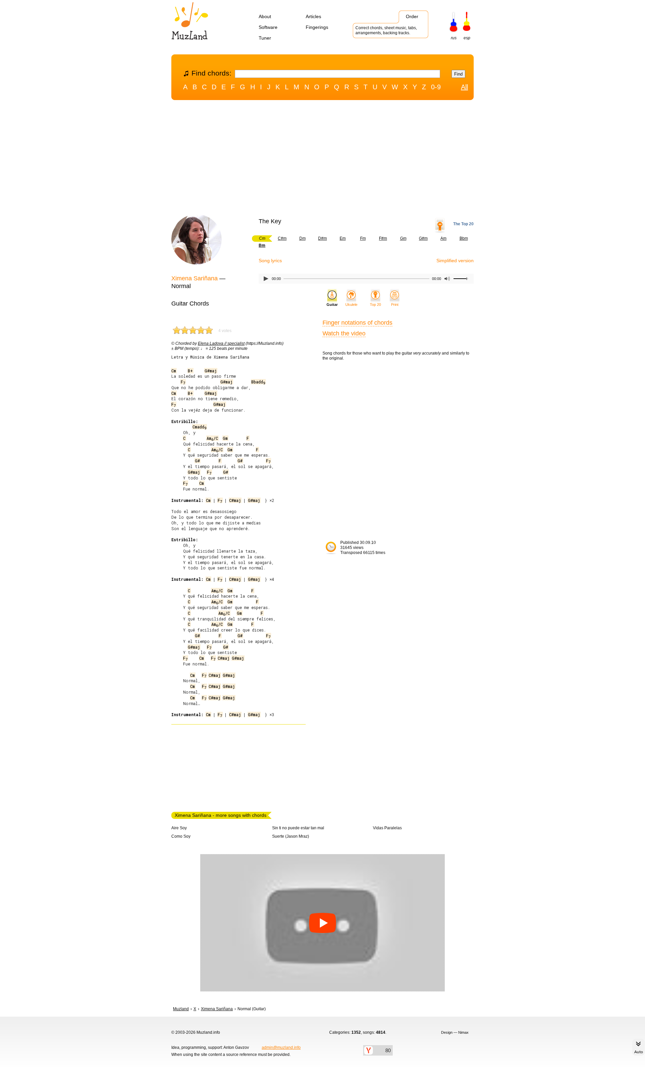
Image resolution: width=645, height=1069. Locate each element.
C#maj (235, 500)
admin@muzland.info (281, 1047)
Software (268, 27)
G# (197, 460)
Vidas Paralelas (387, 828)
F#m (383, 238)
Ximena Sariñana (194, 278)
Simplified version (455, 260)
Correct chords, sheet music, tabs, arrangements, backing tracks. (386, 30)
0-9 (436, 87)
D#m (322, 238)
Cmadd (199, 426)
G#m (423, 238)
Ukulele (351, 305)
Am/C (212, 438)
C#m (282, 238)
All (464, 87)
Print (394, 305)
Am (443, 238)
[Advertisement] (322, 159)
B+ (190, 370)
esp (467, 38)
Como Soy (180, 836)
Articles (313, 16)
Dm (302, 238)
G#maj (211, 370)
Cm (173, 370)
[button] (322, 923)
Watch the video (344, 333)
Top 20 (375, 305)
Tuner (265, 38)
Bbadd (258, 381)
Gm (403, 238)
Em (343, 238)
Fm (363, 238)
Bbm (464, 238)
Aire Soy (179, 828)
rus (454, 38)
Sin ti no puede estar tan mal (298, 828)
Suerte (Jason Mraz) (290, 836)
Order (412, 16)
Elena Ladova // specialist (221, 343)
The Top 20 (463, 224)
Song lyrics (270, 260)
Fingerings (317, 27)
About (265, 16)
